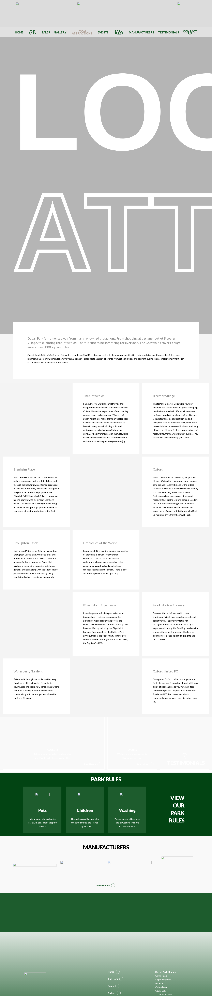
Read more (90, 764)
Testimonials (168, 32)
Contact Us (190, 32)
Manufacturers (141, 32)
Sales (46, 32)
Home (19, 32)
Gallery (60, 32)
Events (102, 32)
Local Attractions (82, 32)
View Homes (103, 885)
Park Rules (118, 32)
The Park (32, 32)
